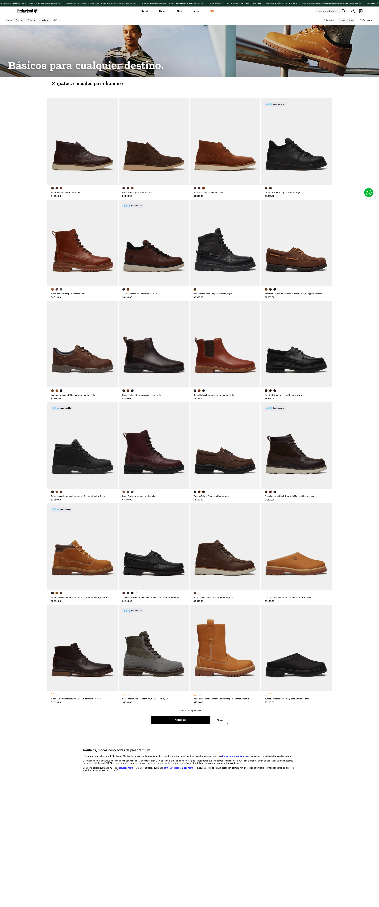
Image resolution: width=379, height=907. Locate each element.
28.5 (82, 180)
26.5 (96, 173)
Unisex (196, 10)
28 (69, 180)
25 (56, 173)
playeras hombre (127, 767)
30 (109, 180)
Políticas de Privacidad (136, 837)
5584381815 (264, 842)
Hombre (163, 10)
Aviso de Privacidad (233, 831)
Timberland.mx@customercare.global (274, 837)
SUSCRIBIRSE (112, 827)
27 (109, 173)
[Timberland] (27, 13)
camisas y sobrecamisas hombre (180, 767)
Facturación (196, 849)
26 (82, 173)
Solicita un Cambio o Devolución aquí (204, 837)
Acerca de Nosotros (233, 826)
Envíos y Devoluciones (200, 831)
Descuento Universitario (235, 842)
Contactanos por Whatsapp (270, 832)
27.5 (56, 180)
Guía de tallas (196, 815)
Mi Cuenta (262, 820)
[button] (353, 11)
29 (96, 180)
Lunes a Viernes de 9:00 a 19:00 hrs (274, 853)
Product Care (230, 836)
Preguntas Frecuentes (200, 820)
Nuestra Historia (232, 815)
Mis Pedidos (263, 815)
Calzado (145, 10)
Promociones (196, 860)
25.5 (69, 173)
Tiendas (194, 855)
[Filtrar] (56, 20)
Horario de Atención (267, 848)
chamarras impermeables (234, 755)
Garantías (195, 826)
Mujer (180, 10)
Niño (159, 826)
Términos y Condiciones (201, 844)
